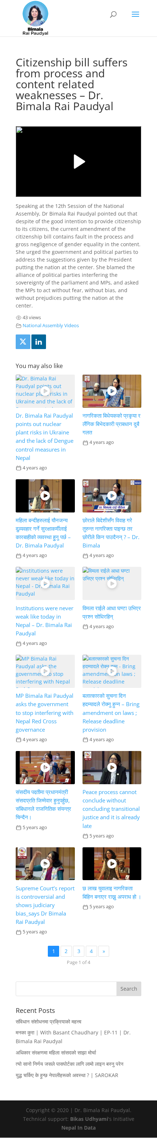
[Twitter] (23, 341)
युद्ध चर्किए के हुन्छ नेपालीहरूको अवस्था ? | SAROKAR (67, 1075)
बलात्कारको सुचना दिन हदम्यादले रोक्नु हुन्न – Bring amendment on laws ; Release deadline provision (111, 712)
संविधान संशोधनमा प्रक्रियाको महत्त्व (48, 1021)
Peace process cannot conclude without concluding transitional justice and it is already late (111, 808)
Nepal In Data (78, 1127)
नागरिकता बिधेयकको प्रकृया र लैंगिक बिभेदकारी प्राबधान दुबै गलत (112, 424)
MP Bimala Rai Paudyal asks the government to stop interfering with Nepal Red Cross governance (44, 712)
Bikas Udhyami (89, 1118)
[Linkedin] (38, 341)
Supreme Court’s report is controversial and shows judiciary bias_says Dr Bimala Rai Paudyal (45, 905)
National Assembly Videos (51, 325)
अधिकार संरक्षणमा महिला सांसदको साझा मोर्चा (56, 1052)
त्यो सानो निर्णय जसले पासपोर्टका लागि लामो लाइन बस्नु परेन (69, 1063)
